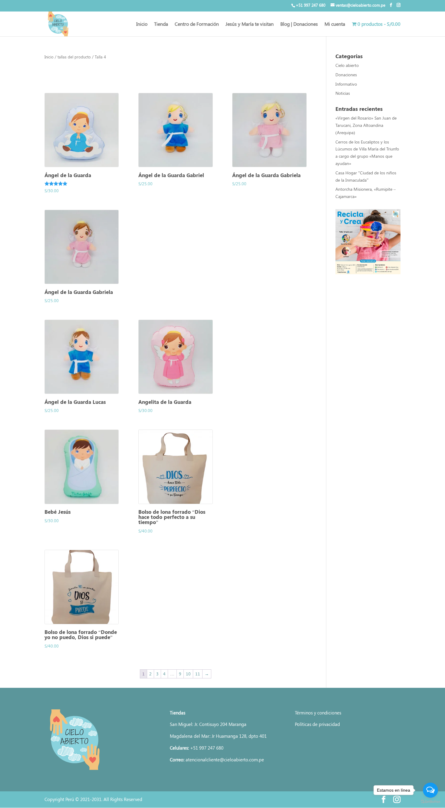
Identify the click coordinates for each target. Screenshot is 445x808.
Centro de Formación (197, 24)
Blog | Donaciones (299, 24)
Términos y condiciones (318, 713)
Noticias (342, 93)
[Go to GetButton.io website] (430, 802)
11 (197, 674)
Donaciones (346, 75)
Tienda (161, 24)
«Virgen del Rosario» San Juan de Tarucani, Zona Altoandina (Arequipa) (366, 125)
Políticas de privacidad (317, 724)
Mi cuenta (335, 24)
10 (188, 674)
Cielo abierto (347, 65)
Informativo (346, 84)
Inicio (141, 24)
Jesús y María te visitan (250, 24)
